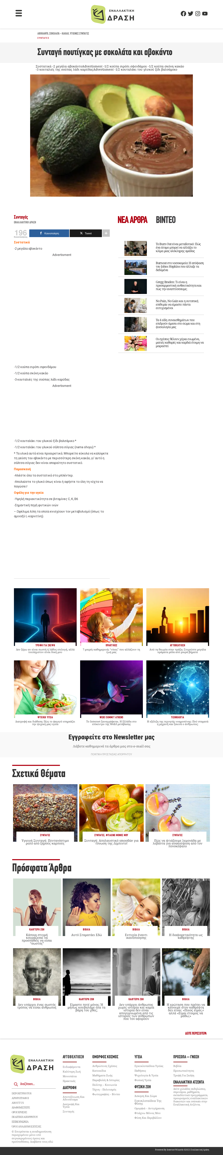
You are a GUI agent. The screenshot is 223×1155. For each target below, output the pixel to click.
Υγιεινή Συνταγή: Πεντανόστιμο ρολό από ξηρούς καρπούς (45, 841)
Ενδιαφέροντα (71, 1067)
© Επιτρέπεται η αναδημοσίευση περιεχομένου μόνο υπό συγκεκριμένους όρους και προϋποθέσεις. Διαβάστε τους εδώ (32, 1136)
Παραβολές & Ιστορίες (106, 1080)
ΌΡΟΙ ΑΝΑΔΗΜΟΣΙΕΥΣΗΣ (26, 1126)
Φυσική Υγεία (142, 1080)
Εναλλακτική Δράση (25, 222)
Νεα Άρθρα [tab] (132, 220)
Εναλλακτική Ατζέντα (188, 1082)
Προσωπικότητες (183, 1070)
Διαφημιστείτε (21, 1107)
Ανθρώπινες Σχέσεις (104, 1066)
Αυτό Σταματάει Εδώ (86, 935)
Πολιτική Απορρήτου (25, 1117)
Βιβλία (86, 929)
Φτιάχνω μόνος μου (117, 835)
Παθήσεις (140, 1070)
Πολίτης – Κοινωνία (104, 1084)
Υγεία (138, 1057)
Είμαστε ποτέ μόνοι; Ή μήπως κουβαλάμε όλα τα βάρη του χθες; (86, 1007)
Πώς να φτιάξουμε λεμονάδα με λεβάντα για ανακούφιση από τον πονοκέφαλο (177, 843)
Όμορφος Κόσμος (105, 1057)
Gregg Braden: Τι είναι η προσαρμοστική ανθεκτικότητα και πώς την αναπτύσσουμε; (178, 285)
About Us (18, 1102)
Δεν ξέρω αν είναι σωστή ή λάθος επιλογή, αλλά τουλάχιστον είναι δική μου (45, 651)
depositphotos (22, 1093)
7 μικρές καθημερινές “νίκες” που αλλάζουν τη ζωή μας (111, 651)
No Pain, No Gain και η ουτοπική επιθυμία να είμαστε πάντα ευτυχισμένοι (177, 304)
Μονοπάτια (70, 1076)
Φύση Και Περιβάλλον (148, 1117)
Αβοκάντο (42, 33)
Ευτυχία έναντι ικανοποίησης (136, 936)
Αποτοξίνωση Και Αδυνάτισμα (73, 1098)
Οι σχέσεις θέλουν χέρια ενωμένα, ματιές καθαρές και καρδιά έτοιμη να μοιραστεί (180, 342)
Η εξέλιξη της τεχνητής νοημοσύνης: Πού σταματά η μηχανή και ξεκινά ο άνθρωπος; (177, 723)
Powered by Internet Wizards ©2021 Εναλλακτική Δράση (182, 1149)
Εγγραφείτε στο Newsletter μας (111, 737)
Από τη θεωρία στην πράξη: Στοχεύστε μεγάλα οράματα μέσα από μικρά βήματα (177, 651)
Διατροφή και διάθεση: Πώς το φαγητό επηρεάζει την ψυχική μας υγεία (45, 723)
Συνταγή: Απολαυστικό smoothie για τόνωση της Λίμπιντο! (111, 841)
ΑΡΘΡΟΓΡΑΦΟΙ (20, 1098)
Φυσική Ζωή (142, 1087)
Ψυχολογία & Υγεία (146, 1075)
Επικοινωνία (20, 1122)
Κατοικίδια (99, 1070)
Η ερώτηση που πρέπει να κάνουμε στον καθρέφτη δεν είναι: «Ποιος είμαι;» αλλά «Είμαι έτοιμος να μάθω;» (186, 1010)
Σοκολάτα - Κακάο (59, 33)
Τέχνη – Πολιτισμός (104, 1089)
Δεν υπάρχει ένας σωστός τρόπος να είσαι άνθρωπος (36, 1005)
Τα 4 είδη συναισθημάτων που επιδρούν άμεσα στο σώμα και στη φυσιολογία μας (178, 323)
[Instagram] (198, 13)
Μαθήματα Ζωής (102, 1075)
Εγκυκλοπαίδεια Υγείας (148, 1066)
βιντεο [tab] (165, 220)
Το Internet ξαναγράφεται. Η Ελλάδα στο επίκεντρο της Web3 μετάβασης (111, 723)
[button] (19, 13)
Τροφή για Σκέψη (183, 1075)
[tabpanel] (161, 294)
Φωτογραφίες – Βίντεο (106, 1094)
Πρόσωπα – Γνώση (186, 1057)
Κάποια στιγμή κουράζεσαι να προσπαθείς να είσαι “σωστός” (37, 939)
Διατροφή (69, 1088)
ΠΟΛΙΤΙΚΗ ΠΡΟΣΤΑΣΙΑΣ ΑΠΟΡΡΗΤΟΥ (111, 754)
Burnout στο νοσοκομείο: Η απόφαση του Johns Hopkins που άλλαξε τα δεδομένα (180, 266)
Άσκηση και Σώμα (145, 1096)
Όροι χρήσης (19, 1112)
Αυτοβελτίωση (73, 1057)
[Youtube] (205, 13)
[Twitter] (190, 13)
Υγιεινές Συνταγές (79, 33)
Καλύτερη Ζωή (36, 929)
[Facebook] (183, 13)
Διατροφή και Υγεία (71, 1105)
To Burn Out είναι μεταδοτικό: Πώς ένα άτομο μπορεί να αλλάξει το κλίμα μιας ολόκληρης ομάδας (178, 247)
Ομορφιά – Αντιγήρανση (149, 1108)
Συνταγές (43, 38)
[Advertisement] (62, 311)
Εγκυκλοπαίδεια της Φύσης (148, 1102)
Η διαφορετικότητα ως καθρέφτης (186, 936)
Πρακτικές (69, 1081)
